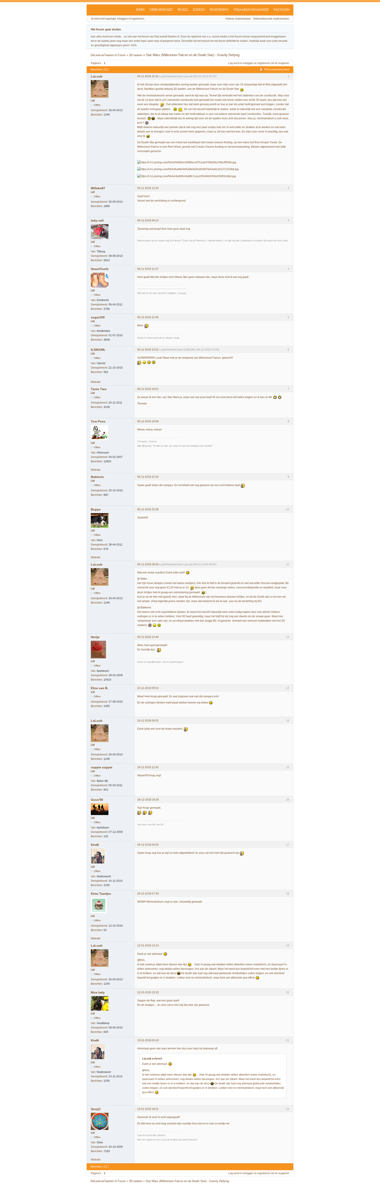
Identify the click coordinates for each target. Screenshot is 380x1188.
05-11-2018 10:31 (148, 76)
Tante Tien (99, 389)
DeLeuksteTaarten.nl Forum (108, 55)
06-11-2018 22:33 (148, 476)
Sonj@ (96, 1109)
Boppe (96, 509)
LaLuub (96, 76)
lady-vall (97, 220)
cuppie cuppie (101, 767)
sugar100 (98, 317)
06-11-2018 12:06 (148, 317)
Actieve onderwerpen (238, 18)
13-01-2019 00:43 (148, 1040)
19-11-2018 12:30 (148, 767)
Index (140, 9)
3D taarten (135, 55)
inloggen (248, 63)
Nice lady (98, 992)
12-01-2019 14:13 (148, 945)
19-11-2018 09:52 (148, 720)
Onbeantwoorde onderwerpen (271, 18)
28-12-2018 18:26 (148, 799)
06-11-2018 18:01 (148, 389)
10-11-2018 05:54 (148, 688)
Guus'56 (97, 799)
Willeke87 (98, 188)
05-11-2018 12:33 (148, 188)
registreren (263, 63)
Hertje (95, 637)
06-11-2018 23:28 (148, 509)
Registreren (219, 9)
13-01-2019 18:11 (148, 1109)
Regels (183, 9)
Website (95, 382)
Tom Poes (98, 421)
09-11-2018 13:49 (148, 637)
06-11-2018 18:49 (148, 421)
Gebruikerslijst (161, 9)
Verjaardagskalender (251, 9)
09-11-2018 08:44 (148, 564)
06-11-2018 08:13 (148, 220)
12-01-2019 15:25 (148, 992)
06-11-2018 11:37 (147, 268)
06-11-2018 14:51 (148, 349)
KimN (95, 844)
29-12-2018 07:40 (148, 893)
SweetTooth (100, 269)
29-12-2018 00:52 (148, 844)
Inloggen (282, 9)
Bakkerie (97, 477)
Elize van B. (99, 688)
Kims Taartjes (101, 893)
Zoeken (199, 9)
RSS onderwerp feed (276, 69)
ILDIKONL (98, 349)
